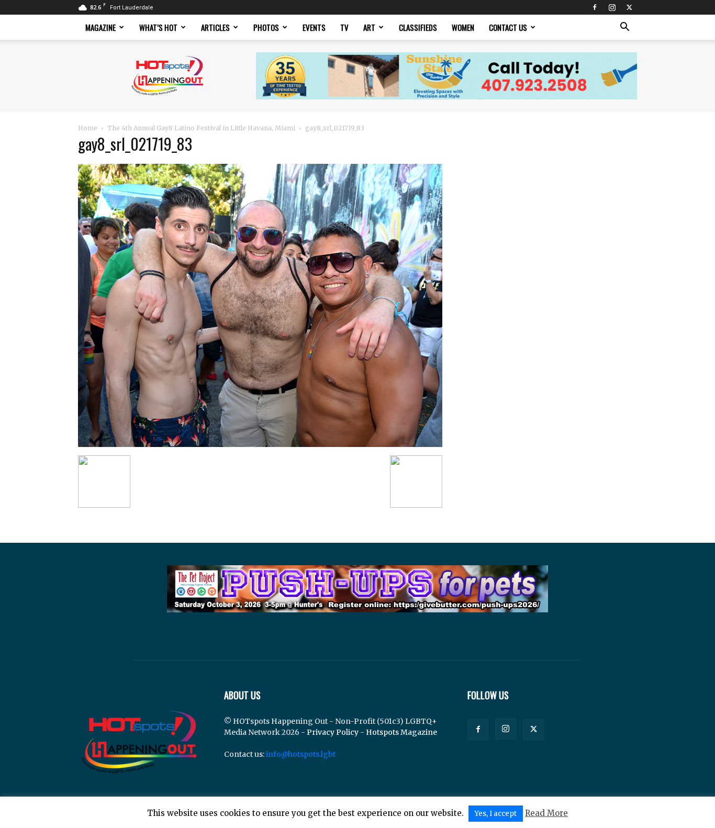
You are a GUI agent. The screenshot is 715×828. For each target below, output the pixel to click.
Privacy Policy (333, 732)
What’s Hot (158, 27)
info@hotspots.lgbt (301, 754)
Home (87, 128)
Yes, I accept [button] (496, 813)
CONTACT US (508, 27)
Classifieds (418, 27)
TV (344, 27)
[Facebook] (594, 7)
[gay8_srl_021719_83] (260, 444)
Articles (215, 27)
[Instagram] (612, 7)
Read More (546, 813)
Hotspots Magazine (401, 732)
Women (463, 27)
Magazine (100, 27)
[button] (624, 28)
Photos (266, 27)
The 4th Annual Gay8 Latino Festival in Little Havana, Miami (201, 128)
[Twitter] (629, 7)
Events (314, 27)
